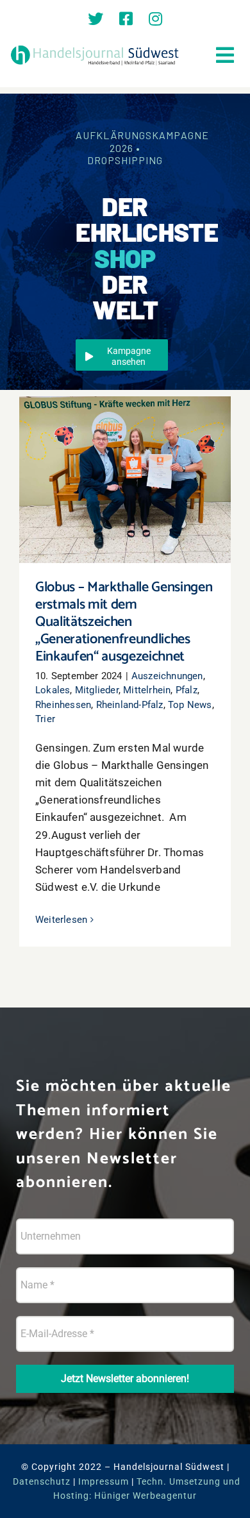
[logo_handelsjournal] (95, 47)
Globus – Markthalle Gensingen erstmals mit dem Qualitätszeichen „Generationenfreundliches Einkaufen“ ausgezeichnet (125, 447)
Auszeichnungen (167, 676)
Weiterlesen (61, 919)
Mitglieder (97, 690)
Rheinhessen (63, 705)
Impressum (103, 1481)
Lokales (52, 690)
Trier (45, 719)
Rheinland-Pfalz (129, 705)
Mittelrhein (147, 690)
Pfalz (186, 690)
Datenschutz (42, 1481)
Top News (190, 705)
